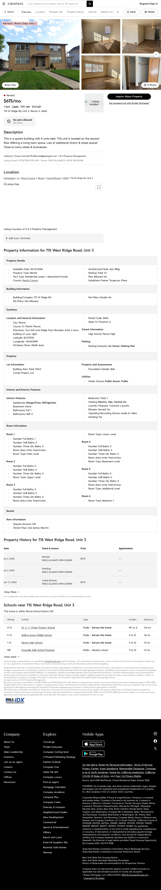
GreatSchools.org (52, 661)
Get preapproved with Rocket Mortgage (129, 103)
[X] (155, 747)
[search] (90, 4)
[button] (4, 3)
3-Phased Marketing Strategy (59, 756)
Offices (8, 777)
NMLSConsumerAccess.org (135, 875)
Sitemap (47, 852)
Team (7, 746)
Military (47, 832)
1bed (7, 106)
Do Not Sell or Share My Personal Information (107, 764)
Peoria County (28, 178)
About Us (9, 741)
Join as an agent (13, 762)
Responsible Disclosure (131, 768)
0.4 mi (147, 627)
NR (9, 650)
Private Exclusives (52, 746)
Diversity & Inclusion (54, 807)
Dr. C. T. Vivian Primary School (38, 627)
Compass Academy (54, 792)
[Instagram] (155, 733)
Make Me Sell (50, 772)
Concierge (49, 741)
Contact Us (10, 772)
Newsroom (10, 782)
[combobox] (56, 4)
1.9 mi (147, 642)
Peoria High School (32, 642)
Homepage (9, 178)
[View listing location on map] (94, 103)
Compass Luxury (52, 777)
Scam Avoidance (109, 768)
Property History (75, 12)
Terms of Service (143, 764)
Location (40, 12)
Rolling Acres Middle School (37, 635)
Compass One (51, 767)
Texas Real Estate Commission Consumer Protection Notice (111, 851)
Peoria (41, 178)
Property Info (56, 12)
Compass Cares (52, 802)
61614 (44, 111)
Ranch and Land (52, 837)
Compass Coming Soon (56, 751)
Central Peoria (54, 178)
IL (18, 178)
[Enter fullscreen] (98, 187)
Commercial (49, 822)
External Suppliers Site (55, 842)
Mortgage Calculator (54, 787)
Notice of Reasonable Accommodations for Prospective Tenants (113, 863)
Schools (92, 12)
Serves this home (101, 627)
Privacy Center (90, 768)
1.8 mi (147, 635)
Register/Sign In (149, 3)
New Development (53, 817)
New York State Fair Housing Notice (99, 857)
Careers (8, 767)
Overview (26, 12)
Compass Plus (50, 797)
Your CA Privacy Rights (128, 776)
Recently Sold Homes (54, 847)
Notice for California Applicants (126, 772)
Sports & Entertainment (56, 827)
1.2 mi (147, 650)
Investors (9, 756)
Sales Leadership (13, 751)
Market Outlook (52, 762)
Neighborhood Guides (55, 812)
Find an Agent (51, 782)
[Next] (156, 54)
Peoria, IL (35, 111)
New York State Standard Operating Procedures (105, 860)
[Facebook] (155, 740)
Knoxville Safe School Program (38, 650)
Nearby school (100, 650)
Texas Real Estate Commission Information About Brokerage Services (116, 849)
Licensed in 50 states (94, 878)
